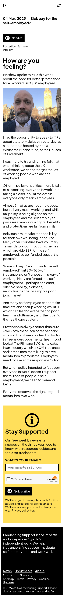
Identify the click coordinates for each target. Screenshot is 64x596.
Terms (20, 579)
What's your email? (23, 460)
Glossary (25, 575)
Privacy (31, 579)
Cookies (44, 579)
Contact (9, 575)
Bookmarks (23, 571)
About (40, 571)
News (7, 571)
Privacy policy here (24, 510)
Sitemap (8, 579)
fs (4, 6)
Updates (8, 582)
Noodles (17, 38)
